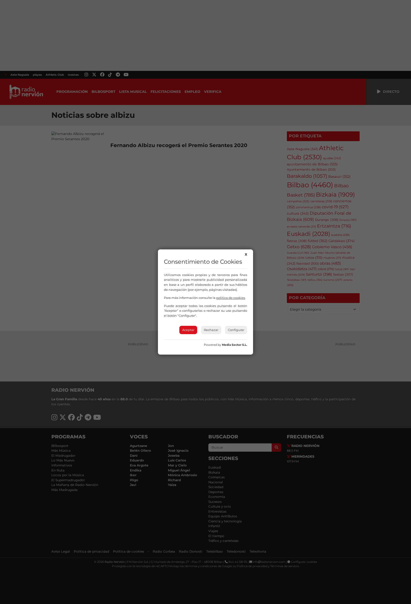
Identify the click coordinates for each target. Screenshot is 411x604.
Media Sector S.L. (234, 345)
